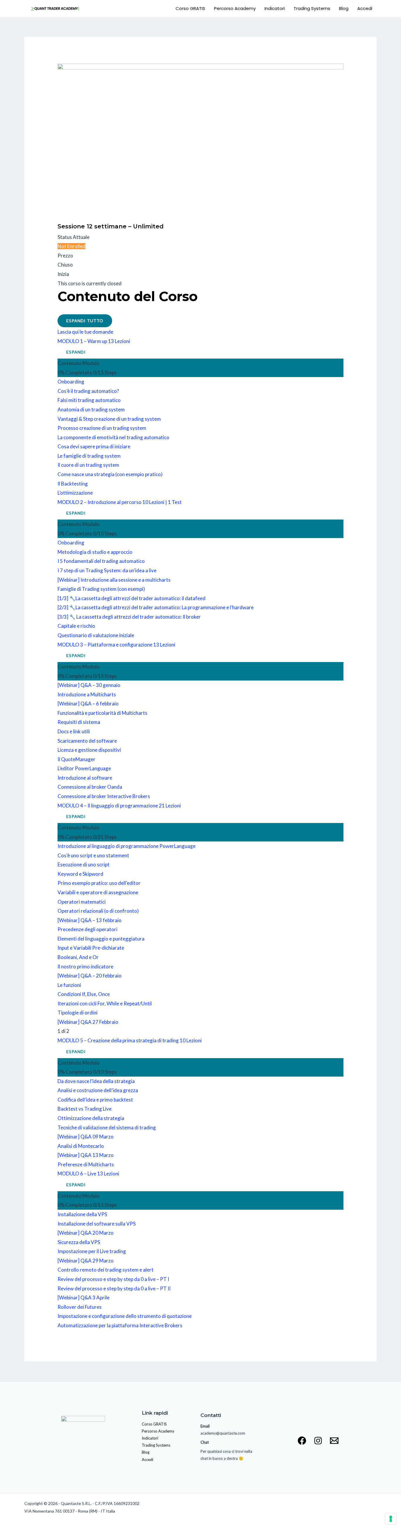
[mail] (334, 1440)
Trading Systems (312, 8)
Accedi (364, 8)
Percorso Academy (235, 8)
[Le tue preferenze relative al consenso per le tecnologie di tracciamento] (390, 1518)
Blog (343, 8)
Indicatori (274, 8)
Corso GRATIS (190, 8)
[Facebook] (302, 1440)
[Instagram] (318, 1440)
